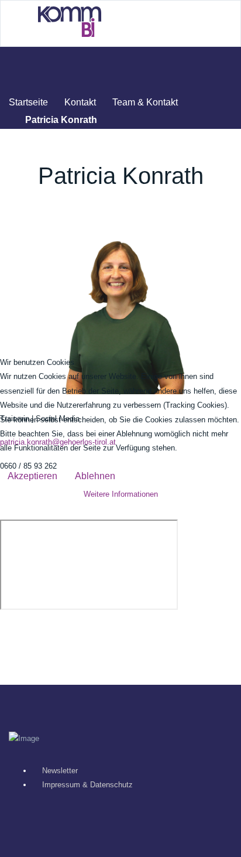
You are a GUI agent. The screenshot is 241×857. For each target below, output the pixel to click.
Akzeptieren (32, 476)
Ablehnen (95, 476)
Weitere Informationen (121, 494)
